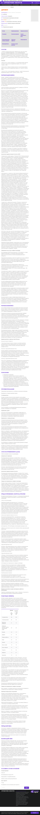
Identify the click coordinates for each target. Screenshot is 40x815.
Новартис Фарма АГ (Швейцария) (14, 12)
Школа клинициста (34, 4)
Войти (37, 2)
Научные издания (16, 4)
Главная (2, 7)
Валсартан (7, 7)
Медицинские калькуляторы (25, 4)
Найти (26, 787)
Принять (34, 812)
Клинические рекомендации (7, 4)
